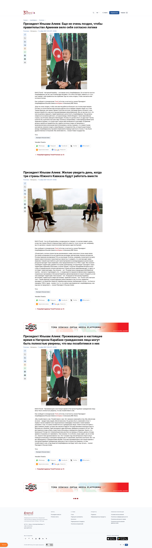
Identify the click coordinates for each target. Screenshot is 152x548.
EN (120, 544)
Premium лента (55, 516)
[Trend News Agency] (28, 513)
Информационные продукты (98, 516)
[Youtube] (36, 538)
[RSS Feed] (46, 538)
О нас (72, 514)
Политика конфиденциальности (119, 516)
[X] (32, 538)
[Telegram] (39, 538)
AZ (123, 544)
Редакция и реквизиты (77, 516)
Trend (56, 101)
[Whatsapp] (25, 538)
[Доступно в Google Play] (122, 538)
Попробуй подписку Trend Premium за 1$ (50, 155)
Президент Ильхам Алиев (43, 137)
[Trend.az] (29, 12)
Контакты (73, 519)
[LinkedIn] (42, 538)
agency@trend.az (28, 527)
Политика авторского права (118, 519)
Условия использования (117, 514)
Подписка (93, 514)
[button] (24, 34)
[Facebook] (29, 538)
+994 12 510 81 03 (28, 526)
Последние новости (56, 514)
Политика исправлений (77, 524)
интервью (59, 103)
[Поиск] (93, 12)
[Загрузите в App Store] (111, 538)
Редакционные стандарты (78, 521)
